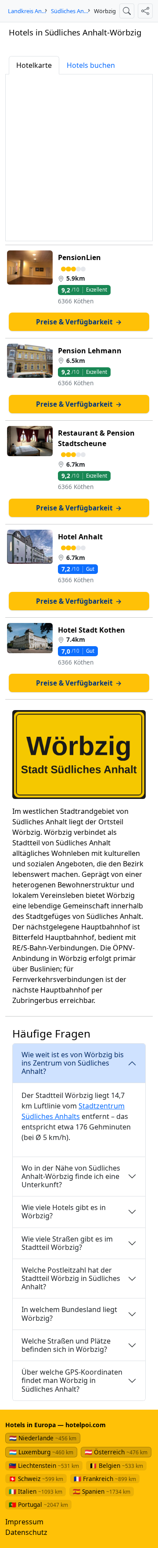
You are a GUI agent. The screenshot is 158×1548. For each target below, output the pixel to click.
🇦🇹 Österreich (116, 1452)
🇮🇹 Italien (35, 1491)
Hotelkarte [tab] (34, 65)
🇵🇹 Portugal (38, 1504)
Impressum (24, 1522)
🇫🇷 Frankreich (105, 1478)
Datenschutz (26, 1532)
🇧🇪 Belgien (116, 1465)
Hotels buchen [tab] (91, 65)
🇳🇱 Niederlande (42, 1438)
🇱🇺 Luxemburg (41, 1452)
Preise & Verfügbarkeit (79, 321)
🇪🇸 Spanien (101, 1491)
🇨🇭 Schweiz (36, 1478)
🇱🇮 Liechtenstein (44, 1465)
